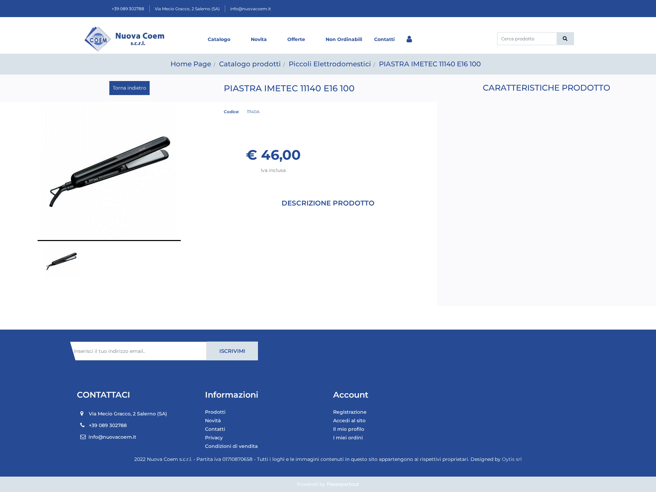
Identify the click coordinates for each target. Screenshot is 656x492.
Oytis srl (512, 459)
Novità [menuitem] (213, 420)
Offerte (296, 39)
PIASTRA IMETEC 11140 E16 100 (430, 64)
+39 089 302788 (128, 8)
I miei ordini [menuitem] (348, 438)
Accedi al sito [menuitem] (349, 420)
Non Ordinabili (344, 39)
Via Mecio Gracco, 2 (187, 8)
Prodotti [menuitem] (215, 412)
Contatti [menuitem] (215, 429)
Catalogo (219, 39)
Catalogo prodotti (250, 64)
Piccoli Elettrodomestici (330, 64)
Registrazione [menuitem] (350, 412)
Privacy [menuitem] (214, 438)
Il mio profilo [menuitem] (348, 429)
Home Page (190, 64)
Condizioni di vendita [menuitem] (231, 446)
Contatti (384, 39)
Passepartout (343, 484)
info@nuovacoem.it (250, 8)
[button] (565, 38)
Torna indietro (129, 88)
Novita (259, 39)
